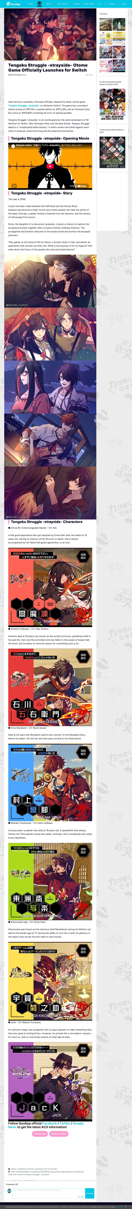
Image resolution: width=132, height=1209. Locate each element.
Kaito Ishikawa (17, 1172)
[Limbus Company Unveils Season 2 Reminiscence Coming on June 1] (119, 25)
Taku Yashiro (18, 1174)
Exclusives (62, 4)
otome (52, 1172)
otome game (61, 1172)
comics (76, 4)
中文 (99, 4)
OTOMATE (44, 1172)
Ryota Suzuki (72, 1172)
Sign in (124, 4)
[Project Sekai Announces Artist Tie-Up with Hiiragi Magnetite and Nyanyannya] (106, 39)
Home (30, 4)
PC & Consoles (51, 1169)
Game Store (89, 4)
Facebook (49, 1123)
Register (112, 4)
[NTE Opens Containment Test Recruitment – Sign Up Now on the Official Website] (119, 66)
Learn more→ (119, 1207)
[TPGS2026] (39, 4)
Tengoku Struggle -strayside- (24, 105)
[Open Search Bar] (105, 4)
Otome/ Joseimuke (35, 1169)
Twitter (65, 1123)
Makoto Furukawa (32, 1172)
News (48, 4)
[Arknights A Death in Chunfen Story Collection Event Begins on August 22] (106, 25)
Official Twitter (58, 1133)
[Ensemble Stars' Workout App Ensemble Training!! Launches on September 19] (119, 39)
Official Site (40, 1133)
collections (21, 1169)
